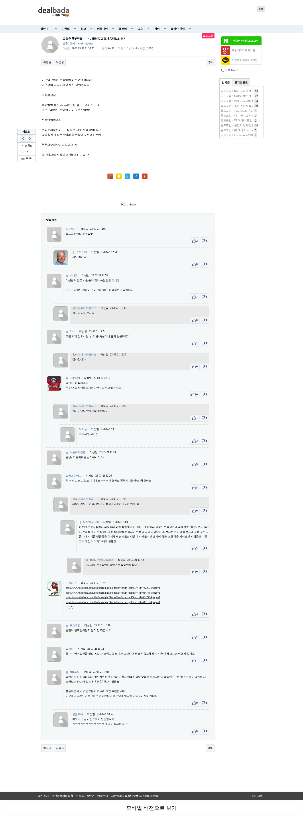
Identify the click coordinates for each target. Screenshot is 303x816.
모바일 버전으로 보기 (151, 808)
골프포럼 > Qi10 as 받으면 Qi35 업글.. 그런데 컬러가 (251, 96)
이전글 (47, 62)
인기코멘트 (241, 82)
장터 (157, 28)
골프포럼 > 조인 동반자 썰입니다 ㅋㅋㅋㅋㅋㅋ (248, 105)
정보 (83, 28)
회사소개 (43, 795)
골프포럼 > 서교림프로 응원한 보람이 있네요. (247, 110)
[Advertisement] (169, 12)
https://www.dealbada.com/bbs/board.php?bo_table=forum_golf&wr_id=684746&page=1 (113, 592)
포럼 (140, 28)
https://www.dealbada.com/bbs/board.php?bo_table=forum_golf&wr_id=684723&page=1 (113, 597)
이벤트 (66, 28)
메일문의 (102, 795)
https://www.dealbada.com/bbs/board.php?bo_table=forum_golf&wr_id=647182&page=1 (113, 602)
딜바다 (45, 28)
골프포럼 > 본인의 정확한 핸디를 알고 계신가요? (249, 125)
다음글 (60, 62)
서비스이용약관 (85, 795)
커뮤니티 (102, 28)
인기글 (226, 82)
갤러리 (123, 28)
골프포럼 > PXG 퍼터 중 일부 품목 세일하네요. (248, 120)
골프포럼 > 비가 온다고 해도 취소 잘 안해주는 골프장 (252, 91)
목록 (210, 62)
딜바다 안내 (178, 28)
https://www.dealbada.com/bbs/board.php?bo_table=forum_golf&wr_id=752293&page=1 (113, 587)
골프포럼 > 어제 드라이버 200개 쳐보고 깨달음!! (249, 100)
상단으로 (257, 795)
